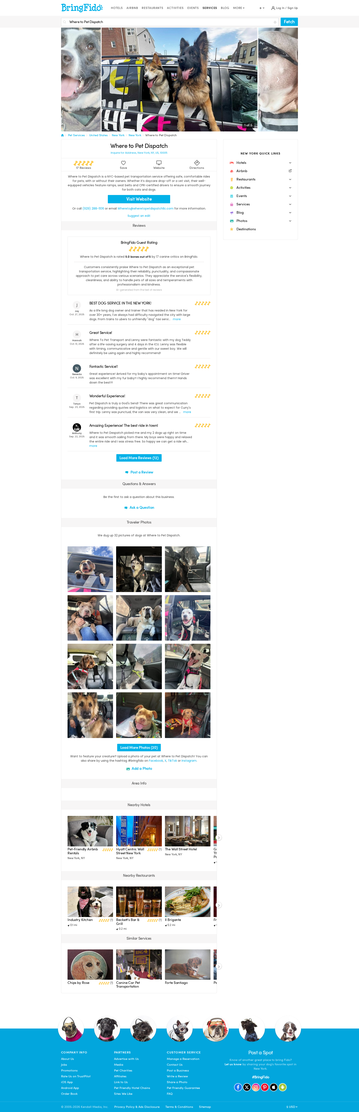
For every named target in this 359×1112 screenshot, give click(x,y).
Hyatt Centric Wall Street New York (130, 851)
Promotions (69, 1070)
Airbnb (132, 8)
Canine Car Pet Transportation (128, 985)
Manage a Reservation (183, 1059)
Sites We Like (123, 1094)
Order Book (69, 1094)
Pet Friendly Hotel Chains (132, 1088)
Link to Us (121, 1082)
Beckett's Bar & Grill (127, 922)
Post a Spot (260, 1052)
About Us (67, 1059)
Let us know (233, 1064)
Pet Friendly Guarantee (183, 1088)
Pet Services (76, 135)
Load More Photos (139, 747)
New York (118, 135)
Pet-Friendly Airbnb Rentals (83, 851)
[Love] (71, 588)
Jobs (64, 1065)
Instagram (189, 761)
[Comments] (78, 588)
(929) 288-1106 (93, 208)
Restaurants (152, 8)
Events (193, 8)
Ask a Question (141, 507)
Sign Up (293, 8)
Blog (225, 8)
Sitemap (205, 1107)
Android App (70, 1088)
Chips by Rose (78, 983)
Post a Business (178, 1070)
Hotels (117, 8)
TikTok (172, 761)
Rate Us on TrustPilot (76, 1076)
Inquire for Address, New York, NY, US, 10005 (139, 152)
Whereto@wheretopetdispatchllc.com (145, 208)
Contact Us (175, 1065)
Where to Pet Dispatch (161, 135)
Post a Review (142, 472)
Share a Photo (177, 1082)
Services (210, 8)
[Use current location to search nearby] (275, 22)
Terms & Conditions (179, 1107)
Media (118, 1065)
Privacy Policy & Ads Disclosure (137, 1107)
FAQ (170, 1094)
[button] (260, 163)
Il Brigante (173, 920)
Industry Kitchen (80, 920)
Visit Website (139, 199)
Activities (175, 8)
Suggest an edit (139, 216)
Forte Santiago (176, 983)
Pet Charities (123, 1070)
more (177, 319)
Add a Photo (141, 768)
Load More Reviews (139, 457)
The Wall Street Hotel (181, 849)
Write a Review (177, 1076)
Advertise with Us (126, 1059)
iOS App (67, 1082)
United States (98, 135)
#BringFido (260, 1077)
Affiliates (120, 1076)
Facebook (156, 761)
